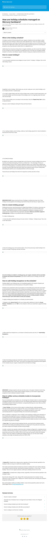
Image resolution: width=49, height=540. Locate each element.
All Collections (5, 13)
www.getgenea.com (24, 534)
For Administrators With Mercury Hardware (25, 13)
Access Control (12, 13)
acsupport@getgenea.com (17, 484)
